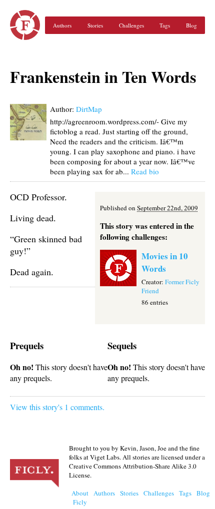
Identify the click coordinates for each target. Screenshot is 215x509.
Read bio (145, 171)
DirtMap (89, 109)
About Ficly (80, 498)
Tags (165, 25)
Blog (191, 25)
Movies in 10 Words (165, 262)
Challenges (131, 25)
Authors (62, 25)
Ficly (25, 25)
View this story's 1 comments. (57, 407)
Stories (95, 25)
